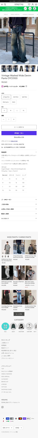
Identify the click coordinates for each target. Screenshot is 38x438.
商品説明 (3, 152)
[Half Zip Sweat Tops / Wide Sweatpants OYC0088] (31, 247)
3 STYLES (4, 387)
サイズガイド (5, 218)
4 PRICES (4, 384)
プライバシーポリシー (7, 358)
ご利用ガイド (5, 343)
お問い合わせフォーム (7, 353)
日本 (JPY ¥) (6, 428)
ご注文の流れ (5, 204)
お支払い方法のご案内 (7, 209)
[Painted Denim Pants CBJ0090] (19, 297)
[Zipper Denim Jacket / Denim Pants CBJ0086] (31, 273)
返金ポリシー (5, 348)
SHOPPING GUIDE (6, 389)
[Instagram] (2, 407)
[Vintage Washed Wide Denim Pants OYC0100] (19, 247)
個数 (2, 115)
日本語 (17, 428)
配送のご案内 (5, 214)
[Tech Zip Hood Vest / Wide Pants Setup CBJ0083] (31, 297)
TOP (2, 368)
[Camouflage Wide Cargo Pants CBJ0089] (7, 297)
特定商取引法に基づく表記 (8, 350)
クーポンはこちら (6, 392)
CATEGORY (4, 379)
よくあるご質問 (5, 356)
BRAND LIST (4, 381)
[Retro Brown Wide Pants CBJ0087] (19, 273)
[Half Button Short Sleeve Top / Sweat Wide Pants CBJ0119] (7, 247)
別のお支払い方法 (19, 137)
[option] (19, 40)
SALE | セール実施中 (7, 371)
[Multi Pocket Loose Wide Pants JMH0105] (7, 273)
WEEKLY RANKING (6, 374)
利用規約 (3, 345)
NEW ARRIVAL (5, 376)
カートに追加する (19, 127)
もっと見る (19, 314)
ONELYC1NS (14, 141)
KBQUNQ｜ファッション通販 (11, 432)
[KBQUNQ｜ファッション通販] (19, 4)
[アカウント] (32, 4)
